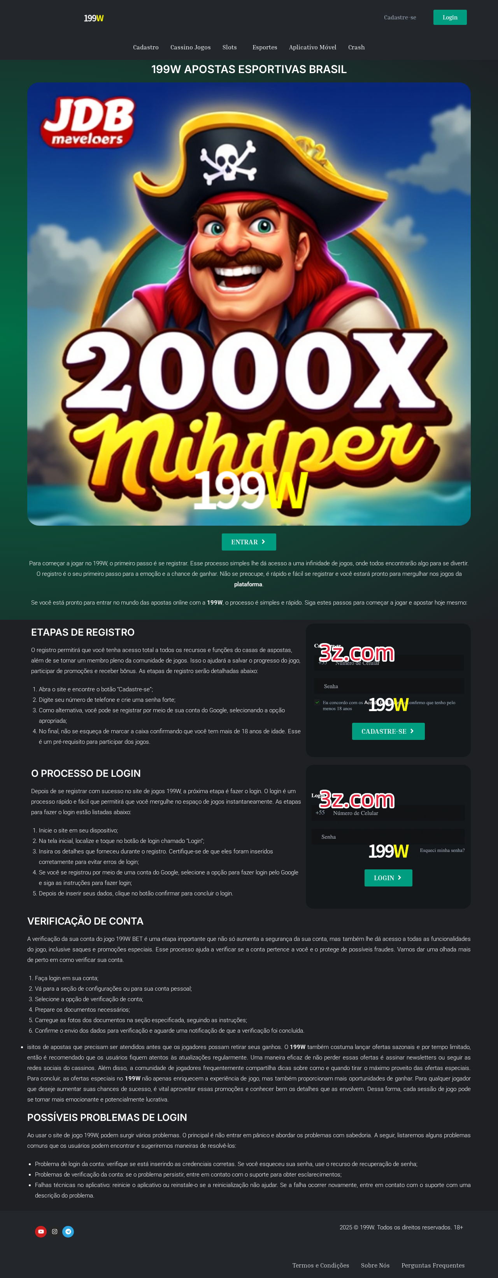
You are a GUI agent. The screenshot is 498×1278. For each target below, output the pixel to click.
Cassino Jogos (190, 47)
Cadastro (146, 47)
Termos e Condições (321, 1265)
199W (100, 563)
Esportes (265, 47)
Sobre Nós (375, 1265)
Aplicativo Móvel (313, 47)
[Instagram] (54, 1232)
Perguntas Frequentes (433, 1265)
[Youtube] (41, 1232)
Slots (230, 47)
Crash (356, 47)
